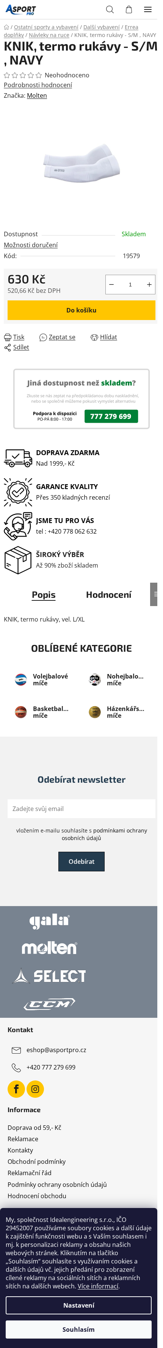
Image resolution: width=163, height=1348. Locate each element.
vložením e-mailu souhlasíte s (81, 834)
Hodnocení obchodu (37, 1196)
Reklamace (23, 1139)
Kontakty (20, 1150)
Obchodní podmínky (37, 1161)
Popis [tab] (44, 594)
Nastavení (78, 1305)
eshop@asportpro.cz (56, 1050)
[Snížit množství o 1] (111, 284)
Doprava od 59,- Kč (34, 1127)
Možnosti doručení (31, 245)
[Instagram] (35, 1089)
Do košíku (81, 310)
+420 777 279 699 (51, 1067)
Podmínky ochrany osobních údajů (57, 1184)
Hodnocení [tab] (109, 594)
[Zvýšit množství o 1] (149, 284)
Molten (37, 95)
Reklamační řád (30, 1173)
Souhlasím (79, 1329)
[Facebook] (16, 1089)
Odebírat (81, 861)
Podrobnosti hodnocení (38, 85)
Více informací (98, 1286)
